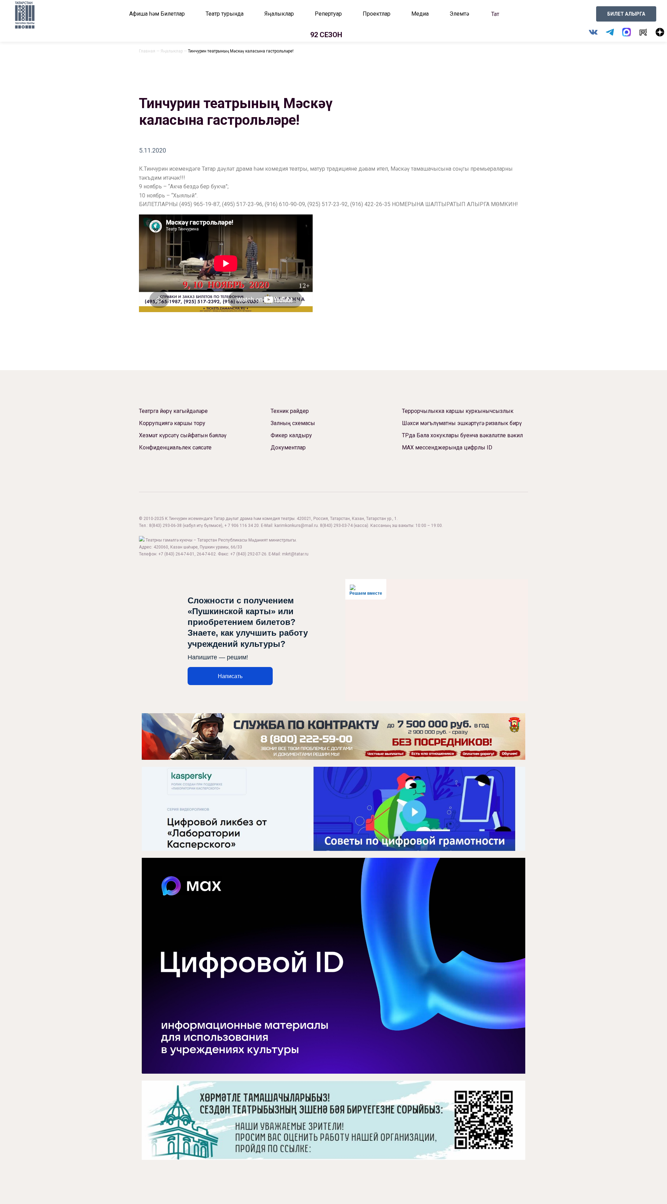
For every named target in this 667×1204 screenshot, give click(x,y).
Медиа (420, 13)
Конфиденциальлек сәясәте (175, 447)
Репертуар (328, 13)
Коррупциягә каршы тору (172, 423)
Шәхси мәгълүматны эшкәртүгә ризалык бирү (462, 423)
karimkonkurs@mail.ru (296, 525)
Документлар (288, 447)
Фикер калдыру (291, 435)
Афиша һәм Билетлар (157, 13)
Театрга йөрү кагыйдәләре (173, 411)
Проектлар (376, 13)
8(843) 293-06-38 (165, 525)
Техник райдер (290, 411)
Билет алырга (626, 14)
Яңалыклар (279, 13)
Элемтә (459, 13)
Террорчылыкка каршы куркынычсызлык (457, 411)
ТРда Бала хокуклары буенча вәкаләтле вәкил (462, 435)
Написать (230, 676)
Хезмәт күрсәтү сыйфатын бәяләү (183, 435)
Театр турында (225, 13)
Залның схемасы (293, 423)
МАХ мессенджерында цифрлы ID (447, 447)
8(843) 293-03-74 (336, 525)
